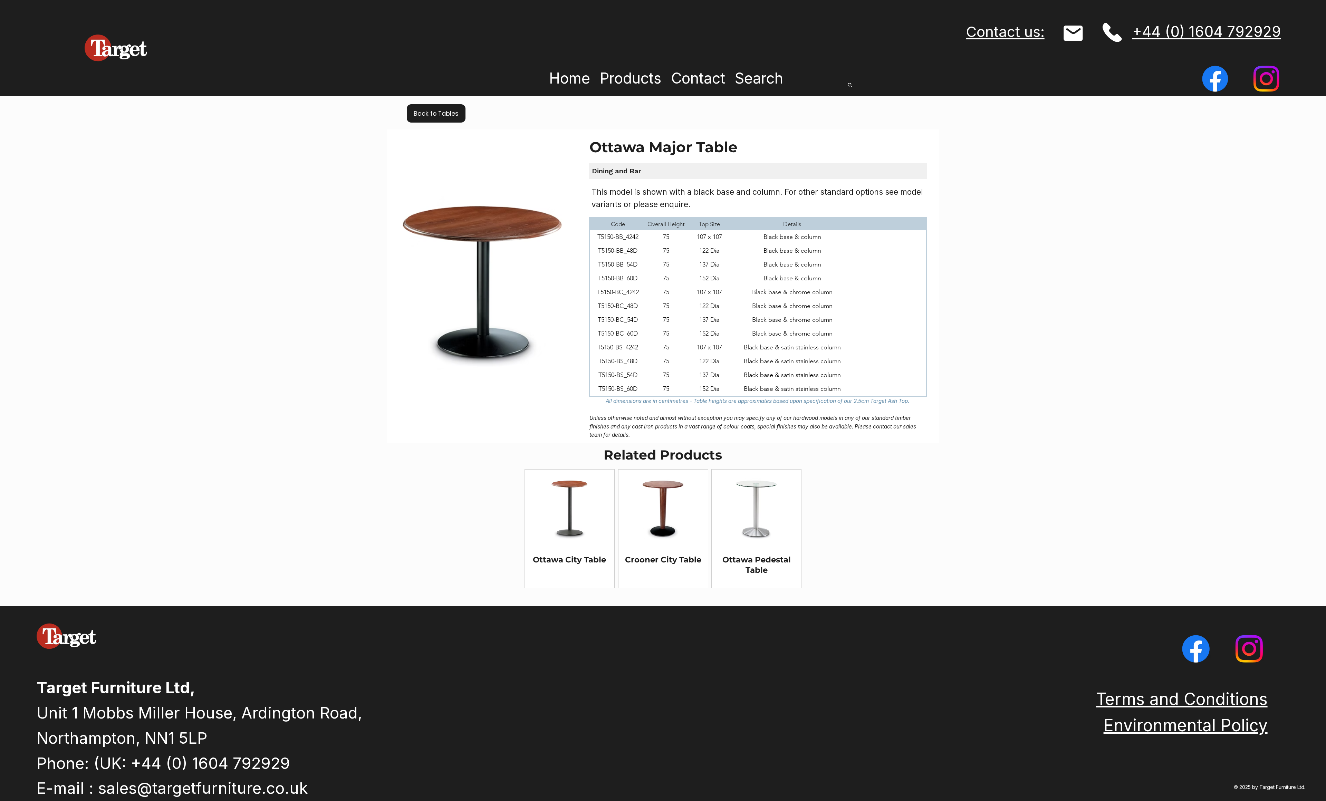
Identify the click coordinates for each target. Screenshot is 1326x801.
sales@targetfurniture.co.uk (203, 788)
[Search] (851, 85)
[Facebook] (1215, 78)
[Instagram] (1266, 78)
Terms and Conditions (1182, 699)
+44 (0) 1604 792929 (1206, 31)
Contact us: (1005, 31)
